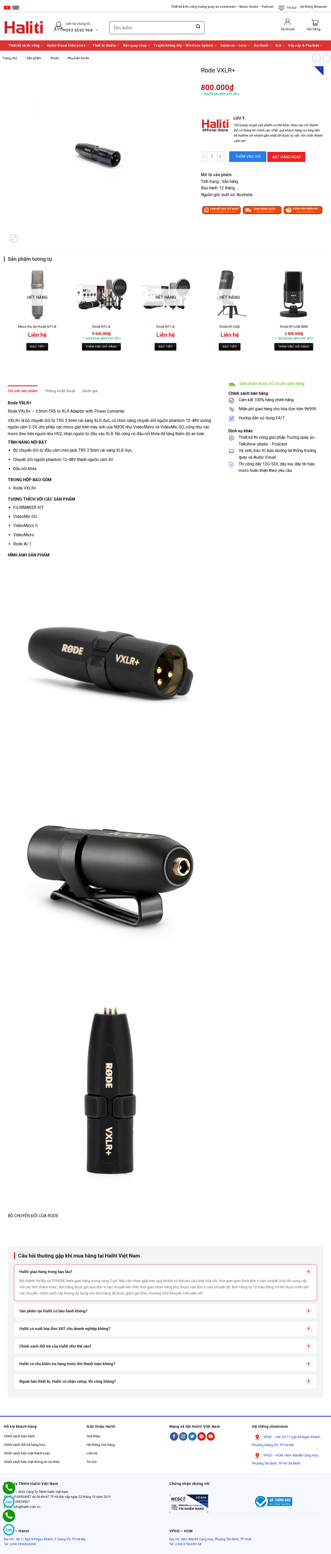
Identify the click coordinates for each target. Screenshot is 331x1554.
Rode (55, 58)
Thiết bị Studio (104, 45)
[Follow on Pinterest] (201, 1436)
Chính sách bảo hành (19, 1436)
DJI (278, 45)
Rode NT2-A (101, 327)
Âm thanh (261, 45)
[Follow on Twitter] (192, 1436)
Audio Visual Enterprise (66, 45)
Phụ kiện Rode (78, 58)
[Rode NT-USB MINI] (294, 294)
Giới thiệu (93, 1436)
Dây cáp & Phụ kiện (303, 45)
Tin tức (292, 8)
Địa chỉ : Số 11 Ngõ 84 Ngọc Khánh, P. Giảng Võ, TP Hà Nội (45, 1539)
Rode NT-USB (230, 327)
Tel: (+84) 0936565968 (20, 1544)
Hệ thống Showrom (313, 7)
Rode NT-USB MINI (294, 327)
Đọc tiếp (37, 346)
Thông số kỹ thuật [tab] (60, 391)
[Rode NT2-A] (101, 294)
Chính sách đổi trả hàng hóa (24, 1445)
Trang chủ (9, 58)
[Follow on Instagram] (183, 1436)
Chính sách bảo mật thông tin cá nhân (32, 1462)
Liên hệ (92, 1453)
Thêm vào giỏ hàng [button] (101, 346)
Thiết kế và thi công (24, 45)
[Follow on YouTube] (211, 1436)
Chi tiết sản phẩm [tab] (23, 391)
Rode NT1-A (165, 327)
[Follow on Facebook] (174, 1436)
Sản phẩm (33, 58)
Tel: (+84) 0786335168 (185, 1544)
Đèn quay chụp (135, 45)
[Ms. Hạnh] (9, 1488)
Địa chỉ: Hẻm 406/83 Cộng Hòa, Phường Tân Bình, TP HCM (210, 1539)
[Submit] (198, 27)
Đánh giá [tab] (89, 391)
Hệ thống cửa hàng (101, 1445)
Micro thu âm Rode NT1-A (37, 327)
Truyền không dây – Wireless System (183, 45)
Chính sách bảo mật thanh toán (27, 1453)
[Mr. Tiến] (9, 1516)
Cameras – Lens (233, 45)
